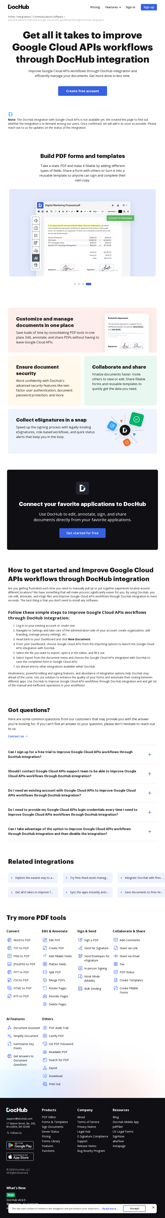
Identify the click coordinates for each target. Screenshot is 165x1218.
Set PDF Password (61, 1044)
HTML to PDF (22, 988)
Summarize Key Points (23, 1046)
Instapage (119, 1146)
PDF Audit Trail (58, 1028)
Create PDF (56, 948)
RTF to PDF (21, 996)
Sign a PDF (91, 940)
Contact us (16, 736)
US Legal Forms (123, 1131)
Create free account (82, 91)
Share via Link (129, 948)
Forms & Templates (55, 1122)
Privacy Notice (86, 1127)
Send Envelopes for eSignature (96, 958)
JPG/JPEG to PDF (24, 964)
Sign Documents (52, 1127)
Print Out (55, 1084)
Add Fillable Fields (60, 956)
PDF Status (127, 972)
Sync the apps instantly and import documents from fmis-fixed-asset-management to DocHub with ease (91, 892)
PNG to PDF (21, 956)
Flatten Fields (57, 964)
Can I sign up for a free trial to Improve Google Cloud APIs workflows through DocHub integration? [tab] (70, 755)
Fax (122, 964)
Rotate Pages (58, 988)
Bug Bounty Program (91, 1151)
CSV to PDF (21, 980)
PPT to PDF (21, 972)
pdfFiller (118, 1127)
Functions (48, 1151)
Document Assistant (26, 1028)
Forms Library (51, 1141)
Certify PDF (56, 1036)
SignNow (118, 1136)
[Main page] (18, 7)
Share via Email (129, 956)
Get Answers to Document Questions (23, 1060)
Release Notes (86, 1146)
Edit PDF (54, 940)
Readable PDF (58, 1052)
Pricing (95, 7)
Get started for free (82, 533)
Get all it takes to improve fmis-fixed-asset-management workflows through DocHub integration (36, 892)
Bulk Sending (92, 988)
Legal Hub (83, 1131)
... (109, 1208)
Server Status (50, 1131)
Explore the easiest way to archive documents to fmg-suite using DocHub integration (36, 878)
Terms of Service (88, 1122)
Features (111, 7)
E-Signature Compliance (92, 1136)
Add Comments (130, 940)
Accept (134, 1208)
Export (53, 1068)
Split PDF (55, 972)
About (81, 1117)
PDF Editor (49, 1117)
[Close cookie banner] (153, 1207)
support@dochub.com (19, 1118)
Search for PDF (59, 1060)
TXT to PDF (21, 948)
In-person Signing (95, 968)
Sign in (130, 7)
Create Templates (131, 980)
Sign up (149, 7)
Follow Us (16, 1133)
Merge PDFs (57, 980)
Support (82, 1141)
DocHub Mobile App (126, 1122)
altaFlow (118, 1141)
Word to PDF (22, 940)
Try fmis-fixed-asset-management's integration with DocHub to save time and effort (91, 878)
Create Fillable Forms (129, 990)
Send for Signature (96, 948)
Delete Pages (57, 1004)
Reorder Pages (58, 996)
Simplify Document (25, 1036)
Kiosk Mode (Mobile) (92, 978)
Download (55, 1076)
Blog (116, 1117)
